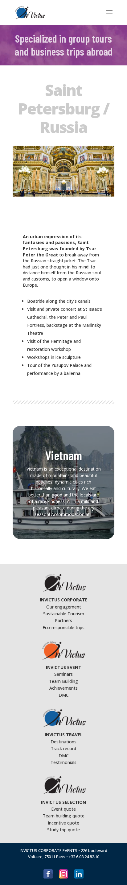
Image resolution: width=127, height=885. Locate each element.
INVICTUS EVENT (63, 667)
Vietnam (63, 455)
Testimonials (63, 762)
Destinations (63, 742)
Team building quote (63, 816)
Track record (63, 748)
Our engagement (63, 607)
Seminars (63, 674)
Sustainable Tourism (63, 614)
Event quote (63, 809)
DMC (64, 695)
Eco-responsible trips (63, 627)
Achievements (63, 688)
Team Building (63, 681)
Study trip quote (63, 830)
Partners (63, 620)
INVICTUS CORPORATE (64, 600)
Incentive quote (63, 823)
